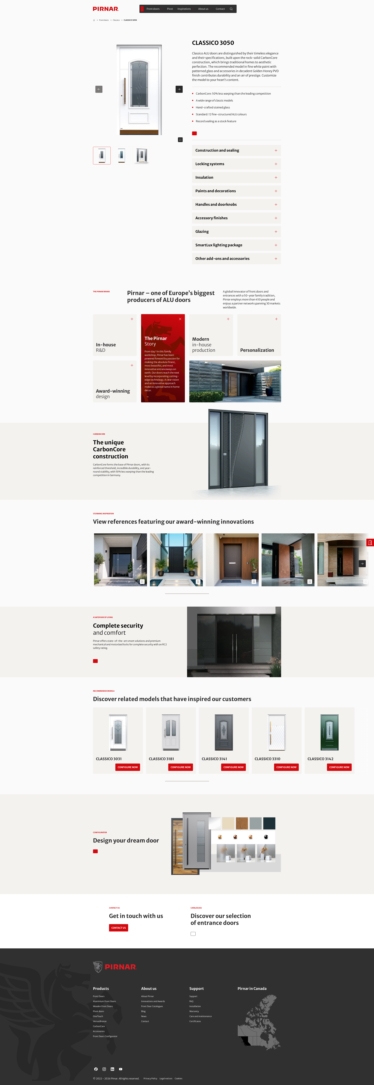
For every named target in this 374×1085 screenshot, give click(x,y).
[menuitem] (142, 8)
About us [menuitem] (203, 8)
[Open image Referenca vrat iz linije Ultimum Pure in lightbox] (254, 581)
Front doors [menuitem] (153, 8)
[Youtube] (121, 1069)
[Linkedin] (112, 1069)
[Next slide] (362, 563)
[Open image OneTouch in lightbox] (142, 581)
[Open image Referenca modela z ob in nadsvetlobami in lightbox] (198, 581)
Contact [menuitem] (220, 8)
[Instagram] (104, 1069)
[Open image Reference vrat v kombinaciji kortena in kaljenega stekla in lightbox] (365, 581)
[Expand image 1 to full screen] (180, 139)
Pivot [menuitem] (170, 8)
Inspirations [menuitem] (184, 8)
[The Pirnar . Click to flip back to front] (180, 319)
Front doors (104, 20)
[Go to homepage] (106, 9)
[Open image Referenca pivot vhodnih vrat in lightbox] (309, 581)
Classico (116, 20)
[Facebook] (96, 1069)
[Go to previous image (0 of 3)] (98, 89)
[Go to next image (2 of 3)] (179, 89)
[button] (139, 89)
